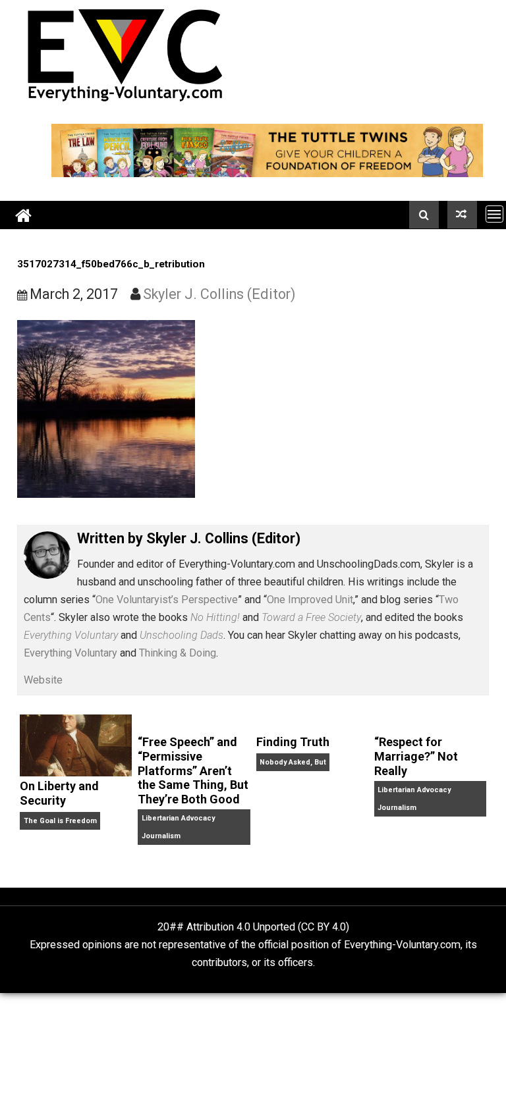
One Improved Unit (310, 599)
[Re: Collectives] (462, 215)
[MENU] (494, 213)
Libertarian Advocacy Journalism (178, 827)
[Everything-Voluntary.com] (24, 215)
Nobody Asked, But (293, 762)
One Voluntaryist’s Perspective (167, 599)
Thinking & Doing (177, 653)
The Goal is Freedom (60, 821)
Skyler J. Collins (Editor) (219, 294)
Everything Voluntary (70, 653)
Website (43, 680)
